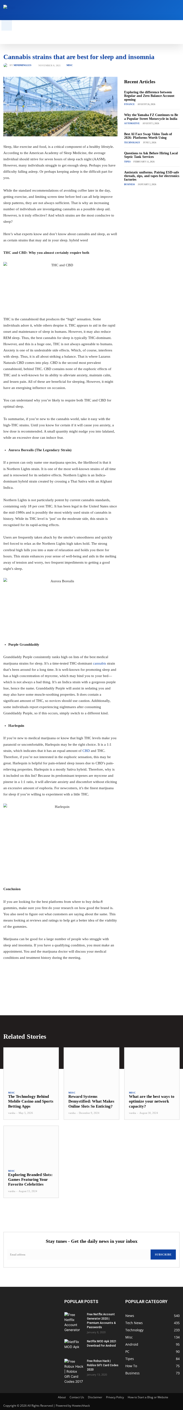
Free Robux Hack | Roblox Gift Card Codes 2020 (102, 1365)
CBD (86, 751)
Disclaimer (95, 1397)
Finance (129, 104)
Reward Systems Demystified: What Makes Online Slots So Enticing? (91, 1101)
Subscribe (163, 1254)
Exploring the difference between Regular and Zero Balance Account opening (149, 95)
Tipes (127, 162)
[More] (80, 984)
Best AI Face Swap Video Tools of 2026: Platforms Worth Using (148, 135)
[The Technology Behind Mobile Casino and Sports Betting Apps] (31, 1067)
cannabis (99, 663)
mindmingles (22, 65)
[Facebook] (147, 10)
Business (129, 184)
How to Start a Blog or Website (148, 1397)
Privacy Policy (115, 1397)
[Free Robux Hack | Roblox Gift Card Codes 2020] (73, 1371)
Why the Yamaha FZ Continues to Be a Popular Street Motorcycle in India (151, 116)
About (62, 1397)
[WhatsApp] (69, 984)
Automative (132, 123)
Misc (69, 65)
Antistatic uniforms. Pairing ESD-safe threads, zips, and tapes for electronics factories (151, 176)
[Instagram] (155, 10)
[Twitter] (169, 10)
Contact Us (77, 1397)
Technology (132, 142)
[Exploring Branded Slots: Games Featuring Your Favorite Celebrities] (31, 1145)
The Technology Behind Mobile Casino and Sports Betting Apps (30, 1101)
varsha (11, 1112)
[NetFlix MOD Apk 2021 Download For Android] (73, 1346)
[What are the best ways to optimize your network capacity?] (152, 1067)
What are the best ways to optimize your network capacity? (151, 1101)
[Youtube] (177, 10)
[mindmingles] (6, 65)
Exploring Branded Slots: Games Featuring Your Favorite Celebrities (30, 1179)
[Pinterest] (58, 984)
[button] (6, 25)
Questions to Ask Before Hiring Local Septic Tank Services (151, 155)
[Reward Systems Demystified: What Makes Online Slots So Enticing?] (91, 1067)
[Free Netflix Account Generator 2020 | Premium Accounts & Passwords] (73, 1322)
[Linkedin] (162, 10)
